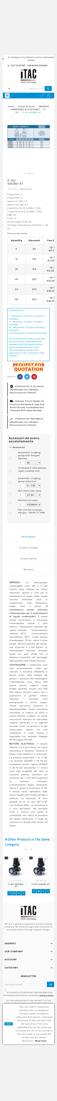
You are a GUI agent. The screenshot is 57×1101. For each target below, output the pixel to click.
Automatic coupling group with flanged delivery (29, 455)
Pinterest (34, 377)
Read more (41, 1041)
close (8, 1024)
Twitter (27, 377)
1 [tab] (24, 173)
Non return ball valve (29, 490)
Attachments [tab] (28, 558)
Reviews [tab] (28, 569)
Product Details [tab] (28, 547)
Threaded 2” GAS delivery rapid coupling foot (32, 469)
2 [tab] (27, 173)
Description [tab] (28, 537)
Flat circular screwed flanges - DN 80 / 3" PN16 (31, 511)
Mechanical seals (28, 500)
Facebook (20, 377)
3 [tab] (29, 173)
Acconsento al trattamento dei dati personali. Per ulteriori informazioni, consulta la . (28, 994)
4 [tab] (32, 173)
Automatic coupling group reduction (29, 480)
